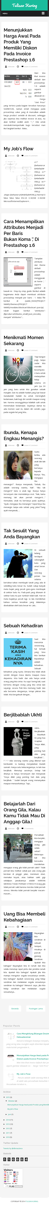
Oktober (11, 1101)
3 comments (28, 828)
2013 (8, 1124)
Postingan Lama (36, 1008)
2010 (8, 1137)
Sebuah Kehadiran (23, 625)
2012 (8, 1128)
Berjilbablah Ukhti (23, 714)
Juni (9, 1114)
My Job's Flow (18, 148)
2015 (8, 1097)
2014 (8, 1120)
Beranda (15, 1008)
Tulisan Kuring (32, 1201)
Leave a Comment (31, 66)
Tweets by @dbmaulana (12, 1148)
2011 (8, 1133)
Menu (5, 13)
